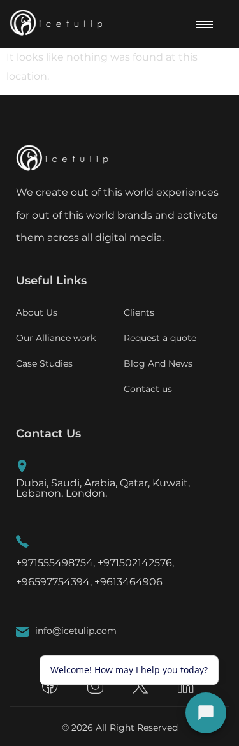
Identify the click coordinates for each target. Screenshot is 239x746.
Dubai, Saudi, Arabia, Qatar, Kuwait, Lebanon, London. (103, 488)
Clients (139, 312)
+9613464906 (128, 582)
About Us (36, 312)
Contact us (148, 389)
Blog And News (158, 363)
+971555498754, (55, 563)
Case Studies (44, 363)
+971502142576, (136, 563)
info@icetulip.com (76, 630)
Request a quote (160, 338)
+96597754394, (54, 582)
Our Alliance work (56, 338)
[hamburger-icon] (204, 24)
